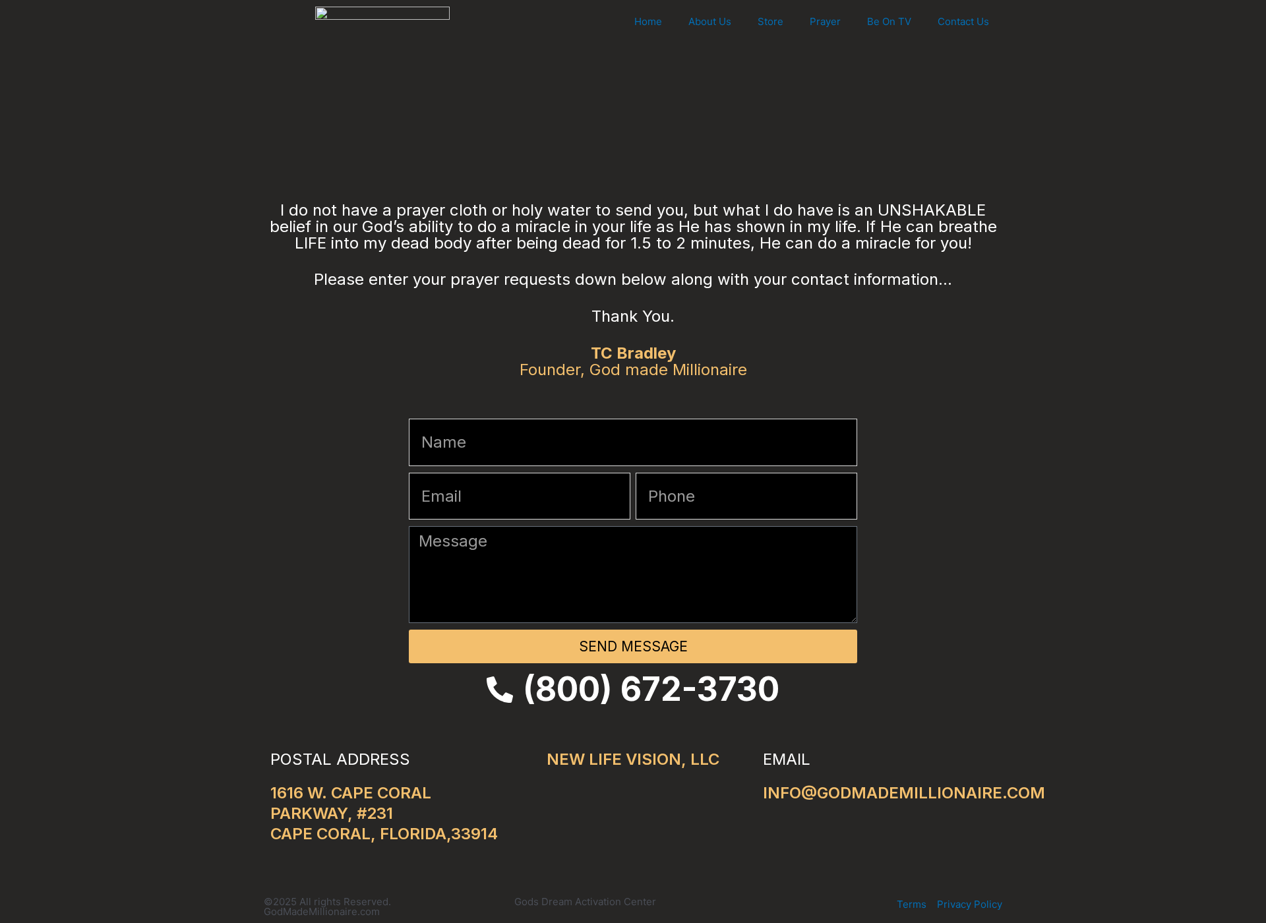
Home (648, 21)
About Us (709, 21)
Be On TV (889, 21)
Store (770, 21)
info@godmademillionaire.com (904, 792)
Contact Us (963, 21)
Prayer (825, 21)
